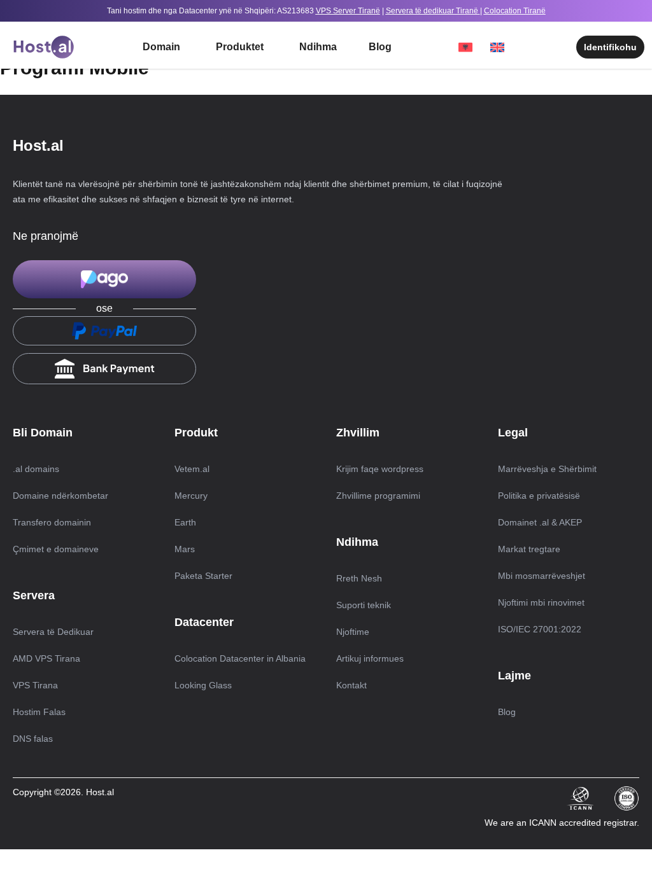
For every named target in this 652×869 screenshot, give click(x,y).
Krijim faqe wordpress (379, 469)
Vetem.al (191, 469)
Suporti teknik (363, 605)
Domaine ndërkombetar (60, 495)
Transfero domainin (52, 522)
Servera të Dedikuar (53, 632)
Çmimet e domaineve (56, 549)
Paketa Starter (203, 576)
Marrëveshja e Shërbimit (547, 469)
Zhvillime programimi (378, 495)
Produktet (240, 46)
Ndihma (318, 46)
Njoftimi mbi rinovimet (541, 602)
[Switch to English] (503, 47)
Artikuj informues (370, 658)
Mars (184, 549)
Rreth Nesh (359, 578)
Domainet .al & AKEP (540, 522)
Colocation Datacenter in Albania (240, 658)
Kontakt (351, 685)
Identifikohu (610, 47)
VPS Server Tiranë (348, 10)
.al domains (36, 469)
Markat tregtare (529, 549)
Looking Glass (203, 685)
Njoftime (352, 632)
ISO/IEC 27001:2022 (539, 629)
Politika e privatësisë (539, 495)
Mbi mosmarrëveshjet (541, 576)
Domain (161, 46)
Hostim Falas (39, 712)
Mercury (191, 495)
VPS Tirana (35, 685)
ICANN (544, 822)
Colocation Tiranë (515, 10)
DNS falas (33, 738)
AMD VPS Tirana (46, 658)
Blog (380, 46)
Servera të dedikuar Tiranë (432, 10)
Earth (185, 522)
